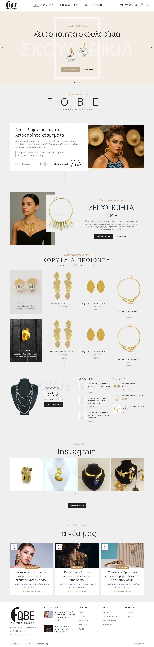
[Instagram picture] (26, 474)
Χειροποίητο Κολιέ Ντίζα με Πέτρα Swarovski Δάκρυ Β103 (99, 386)
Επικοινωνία (107, 625)
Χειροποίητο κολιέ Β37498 (129, 311)
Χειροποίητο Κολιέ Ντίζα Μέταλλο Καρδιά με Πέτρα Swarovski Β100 (98, 415)
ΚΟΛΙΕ (128, 314)
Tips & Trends (31, 567)
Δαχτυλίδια (83, 620)
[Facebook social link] (40, 164)
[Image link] (22, 615)
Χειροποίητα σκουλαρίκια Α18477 (133, 407)
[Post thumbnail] (48, 616)
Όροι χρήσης (107, 612)
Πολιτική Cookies (109, 620)
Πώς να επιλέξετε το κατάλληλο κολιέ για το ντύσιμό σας (77, 576)
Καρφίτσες (83, 629)
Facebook (129, 612)
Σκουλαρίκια (84, 616)
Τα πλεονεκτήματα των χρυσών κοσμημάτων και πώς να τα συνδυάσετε (123, 576)
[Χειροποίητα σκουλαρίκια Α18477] (117, 409)
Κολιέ (81, 612)
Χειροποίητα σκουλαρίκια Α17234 (133, 385)
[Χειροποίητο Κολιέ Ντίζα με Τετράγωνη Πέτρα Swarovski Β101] (82, 402)
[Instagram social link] (45, 164)
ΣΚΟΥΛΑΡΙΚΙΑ (62, 306)
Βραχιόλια (83, 625)
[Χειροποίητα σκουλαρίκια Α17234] (117, 387)
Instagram (129, 616)
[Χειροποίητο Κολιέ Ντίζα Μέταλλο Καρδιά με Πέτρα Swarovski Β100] (82, 417)
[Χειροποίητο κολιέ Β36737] (117, 398)
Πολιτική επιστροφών (111, 616)
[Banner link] (26, 292)
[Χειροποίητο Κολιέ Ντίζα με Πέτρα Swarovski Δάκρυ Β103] (82, 388)
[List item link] (25, 631)
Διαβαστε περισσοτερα (31, 591)
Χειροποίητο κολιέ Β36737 (133, 395)
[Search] (136, 5)
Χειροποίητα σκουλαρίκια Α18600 (63, 303)
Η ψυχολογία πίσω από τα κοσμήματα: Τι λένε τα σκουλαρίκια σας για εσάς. (31, 576)
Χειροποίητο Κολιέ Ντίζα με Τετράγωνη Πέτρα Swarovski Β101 (98, 401)
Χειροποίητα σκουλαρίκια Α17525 (95, 303)
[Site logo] (11, 5)
